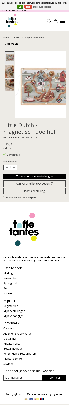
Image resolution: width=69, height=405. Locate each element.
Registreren (10, 306)
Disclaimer (9, 338)
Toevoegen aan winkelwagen (34, 176)
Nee (28, 7)
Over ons (9, 328)
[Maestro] (42, 399)
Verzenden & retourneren (19, 353)
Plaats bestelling (34, 191)
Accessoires (10, 278)
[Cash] (26, 399)
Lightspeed (57, 394)
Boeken (8, 288)
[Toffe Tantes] (11, 21)
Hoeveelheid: (10, 161)
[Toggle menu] (62, 21)
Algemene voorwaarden (18, 333)
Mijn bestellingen (14, 311)
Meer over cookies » (43, 7)
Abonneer (54, 377)
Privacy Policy (11, 343)
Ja (20, 7)
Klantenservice (12, 358)
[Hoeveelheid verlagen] (6, 167)
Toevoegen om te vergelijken (21, 197)
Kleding (8, 273)
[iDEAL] (36, 399)
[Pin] (31, 399)
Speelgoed (10, 283)
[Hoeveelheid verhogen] (13, 167)
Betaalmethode (13, 348)
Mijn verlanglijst (13, 316)
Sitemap (8, 363)
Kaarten (8, 293)
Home (6, 37)
